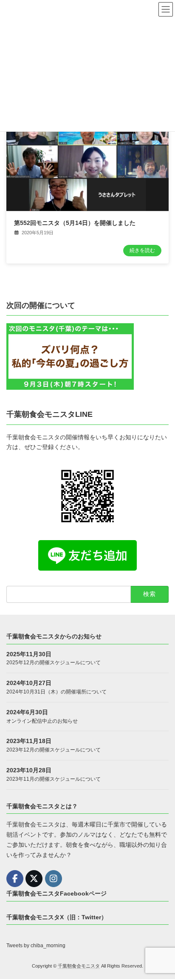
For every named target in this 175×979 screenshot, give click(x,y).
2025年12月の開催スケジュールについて (53, 663)
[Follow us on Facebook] (14, 878)
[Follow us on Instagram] (53, 878)
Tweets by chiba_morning (35, 945)
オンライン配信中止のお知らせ (42, 721)
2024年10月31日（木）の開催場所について (56, 692)
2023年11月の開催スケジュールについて (53, 779)
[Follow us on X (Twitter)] (33, 878)
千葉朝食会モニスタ (79, 965)
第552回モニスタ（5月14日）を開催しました (74, 222)
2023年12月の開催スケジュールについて (53, 750)
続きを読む (142, 250)
